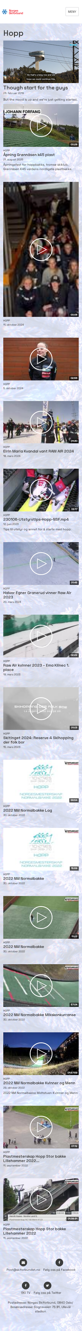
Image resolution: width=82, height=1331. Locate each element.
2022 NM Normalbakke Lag (27, 811)
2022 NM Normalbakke (23, 879)
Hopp (6, 150)
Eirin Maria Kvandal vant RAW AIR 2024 (38, 451)
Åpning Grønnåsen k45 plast (29, 155)
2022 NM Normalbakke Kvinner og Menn (39, 1083)
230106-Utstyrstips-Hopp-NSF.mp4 (36, 520)
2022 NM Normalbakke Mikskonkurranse (39, 1015)
